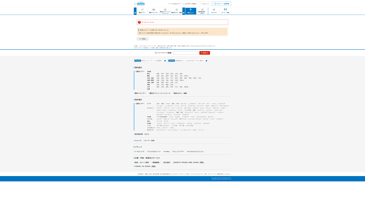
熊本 (172, 86)
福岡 (158, 86)
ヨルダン (177, 116)
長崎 (167, 86)
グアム (159, 127)
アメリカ (159, 121)
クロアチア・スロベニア (208, 112)
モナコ (164, 110)
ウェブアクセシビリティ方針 (198, 174)
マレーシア (201, 103)
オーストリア (189, 112)
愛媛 (167, 84)
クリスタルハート (154, 151)
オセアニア (150, 130)
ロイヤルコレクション (196, 151)
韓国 (173, 103)
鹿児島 (186, 86)
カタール (210, 116)
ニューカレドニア (185, 130)
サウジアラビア (201, 116)
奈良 (172, 80)
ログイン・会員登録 (222, 3)
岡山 (167, 82)
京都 (162, 80)
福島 (181, 73)
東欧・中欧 (179, 112)
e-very (166, 151)
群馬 (167, 75)
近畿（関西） (151, 80)
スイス (202, 108)
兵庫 (176, 80)
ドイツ (173, 108)
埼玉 (172, 75)
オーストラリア (161, 130)
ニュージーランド (173, 130)
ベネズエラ (206, 123)
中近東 (149, 116)
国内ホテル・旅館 (180, 93)
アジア (149, 103)
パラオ (172, 127)
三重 (199, 78)
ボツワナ (206, 119)
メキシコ (159, 123)
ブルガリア (185, 114)
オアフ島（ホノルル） (163, 125)
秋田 (172, 73)
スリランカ (191, 105)
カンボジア (222, 103)
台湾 (158, 103)
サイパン (165, 127)
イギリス (195, 108)
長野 (181, 78)
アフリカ (149, 119)
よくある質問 (186, 3)
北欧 (194, 110)
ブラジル (189, 123)
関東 (148, 75)
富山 (167, 78)
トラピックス (139, 151)
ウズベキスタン (224, 105)
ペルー (173, 123)
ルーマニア (177, 114)
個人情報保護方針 (165, 174)
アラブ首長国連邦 (162, 116)
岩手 (162, 73)
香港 (162, 103)
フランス (166, 108)
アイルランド (172, 110)
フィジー (201, 130)
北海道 (149, 71)
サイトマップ (212, 174)
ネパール (183, 105)
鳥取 (158, 82)
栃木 (162, 75)
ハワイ (149, 125)
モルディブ (214, 105)
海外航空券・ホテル (142, 134)
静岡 (190, 78)
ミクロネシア (151, 127)
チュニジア (174, 119)
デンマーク (201, 110)
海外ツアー (140, 103)
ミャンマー (200, 105)
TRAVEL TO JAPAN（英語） (146, 166)
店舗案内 (194, 3)
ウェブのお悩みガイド (175, 3)
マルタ (159, 110)
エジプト (159, 119)
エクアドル (197, 123)
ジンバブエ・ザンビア (194, 119)
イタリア (159, 108)
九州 (148, 86)
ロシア (180, 110)
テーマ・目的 (149, 140)
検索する (206, 53)
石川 (172, 78)
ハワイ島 (174, 125)
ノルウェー (209, 110)
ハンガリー (220, 112)
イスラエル (185, 116)
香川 (162, 84)
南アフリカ (183, 119)
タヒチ (195, 130)
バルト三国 (187, 110)
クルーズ (138, 140)
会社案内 (140, 174)
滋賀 (158, 80)
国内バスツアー (140, 93)
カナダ (166, 121)
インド (177, 105)
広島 (172, 82)
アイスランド (170, 112)
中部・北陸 (150, 78)
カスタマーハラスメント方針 (180, 174)
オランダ (216, 108)
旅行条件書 (156, 174)
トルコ (171, 116)
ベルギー (223, 108)
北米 (148, 121)
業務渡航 (156, 162)
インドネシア (169, 105)
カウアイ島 (189, 125)
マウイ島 (181, 125)
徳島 (158, 84)
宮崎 (181, 86)
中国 (177, 103)
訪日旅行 (167, 162)
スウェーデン (219, 110)
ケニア (213, 119)
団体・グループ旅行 (142, 162)
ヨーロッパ (150, 108)
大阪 (167, 80)
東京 (176, 75)
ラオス (207, 105)
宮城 (167, 73)
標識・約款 (148, 174)
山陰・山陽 (150, 82)
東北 (148, 73)
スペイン (179, 108)
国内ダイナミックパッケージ (160, 93)
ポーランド (168, 114)
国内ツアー (140, 71)
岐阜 (185, 78)
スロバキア (160, 114)
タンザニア (220, 119)
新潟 (162, 78)
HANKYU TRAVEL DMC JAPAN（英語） (189, 162)
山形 (176, 73)
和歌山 (182, 80)
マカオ (168, 103)
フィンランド (161, 112)
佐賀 (162, 86)
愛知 (195, 78)
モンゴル (183, 103)
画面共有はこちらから (223, 174)
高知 (172, 84)
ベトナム (214, 103)
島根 (162, 82)
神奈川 (186, 75)
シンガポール (192, 103)
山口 (176, 82)
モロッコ (166, 119)
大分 (176, 86)
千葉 (181, 75)
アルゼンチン (181, 123)
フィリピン (160, 105)
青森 (158, 73)
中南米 (149, 123)
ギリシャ (208, 108)
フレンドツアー (178, 151)
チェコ (197, 112)
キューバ (166, 123)
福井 (176, 78)
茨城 (158, 75)
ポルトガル (187, 108)
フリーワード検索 (164, 53)
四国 (148, 84)
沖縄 (148, 89)
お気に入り (205, 3)
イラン (193, 116)
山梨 (158, 78)
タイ (208, 103)
